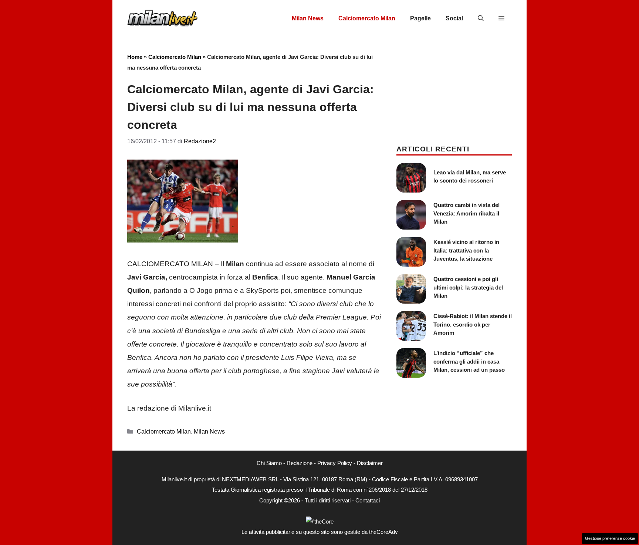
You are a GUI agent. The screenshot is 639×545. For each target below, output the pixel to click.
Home (134, 57)
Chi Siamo (269, 463)
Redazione (299, 463)
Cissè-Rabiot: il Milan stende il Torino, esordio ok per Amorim (472, 324)
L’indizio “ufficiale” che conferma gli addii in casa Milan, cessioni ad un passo (469, 361)
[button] (480, 18)
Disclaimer (370, 463)
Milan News (308, 18)
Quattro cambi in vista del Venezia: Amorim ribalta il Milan (466, 213)
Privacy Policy (334, 463)
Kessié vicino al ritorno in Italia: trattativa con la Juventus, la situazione (466, 250)
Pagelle (420, 18)
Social (454, 18)
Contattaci (367, 500)
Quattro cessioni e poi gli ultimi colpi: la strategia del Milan (468, 287)
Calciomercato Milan (366, 18)
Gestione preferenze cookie (610, 538)
